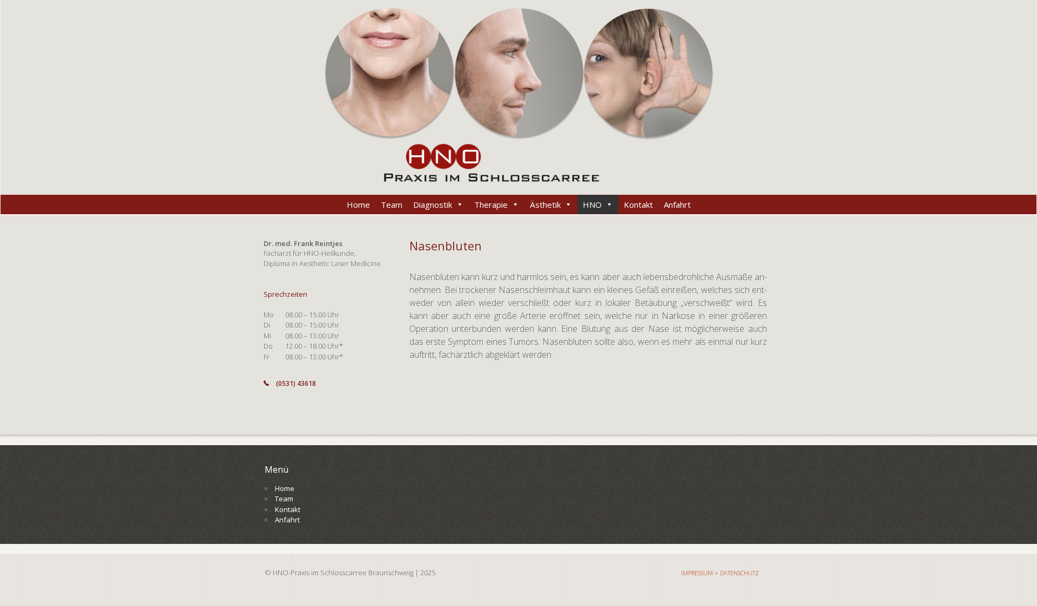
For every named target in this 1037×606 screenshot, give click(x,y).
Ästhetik (545, 204)
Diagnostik (432, 204)
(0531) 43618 (296, 383)
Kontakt (638, 204)
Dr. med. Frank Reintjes (303, 243)
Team (391, 204)
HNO (592, 204)
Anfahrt (677, 204)
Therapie (491, 204)
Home (358, 204)
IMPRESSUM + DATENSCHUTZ (720, 573)
